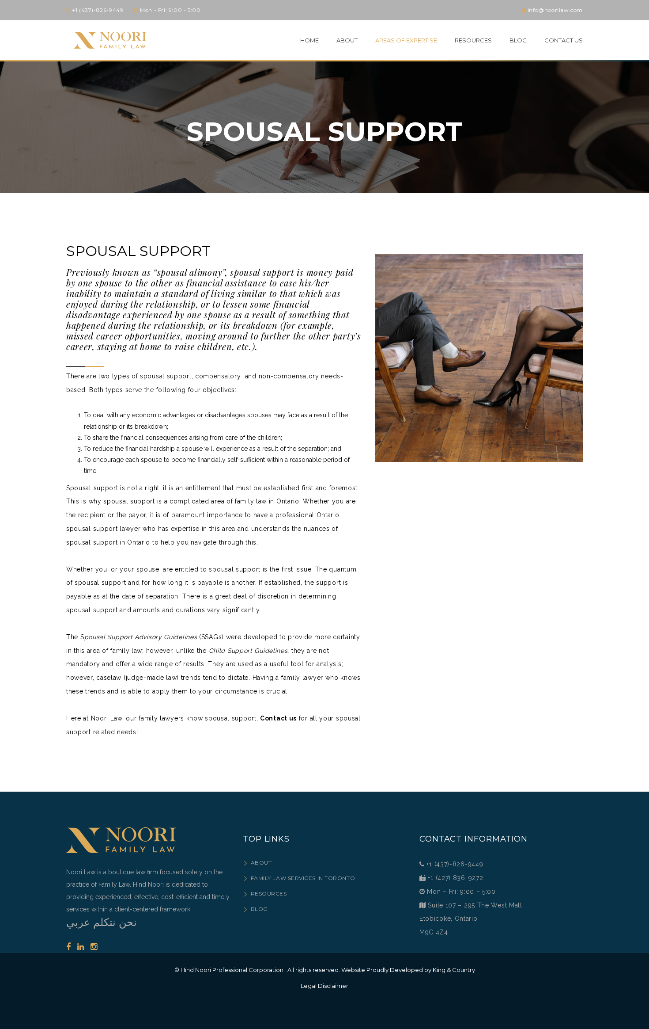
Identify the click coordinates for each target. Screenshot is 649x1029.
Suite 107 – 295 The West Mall (475, 905)
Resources (269, 893)
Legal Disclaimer (324, 985)
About (261, 862)
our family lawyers (155, 718)
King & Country (454, 969)
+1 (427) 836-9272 (454, 877)
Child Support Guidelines (248, 650)
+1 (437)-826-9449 (454, 864)
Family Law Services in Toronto (303, 878)
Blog (259, 909)
